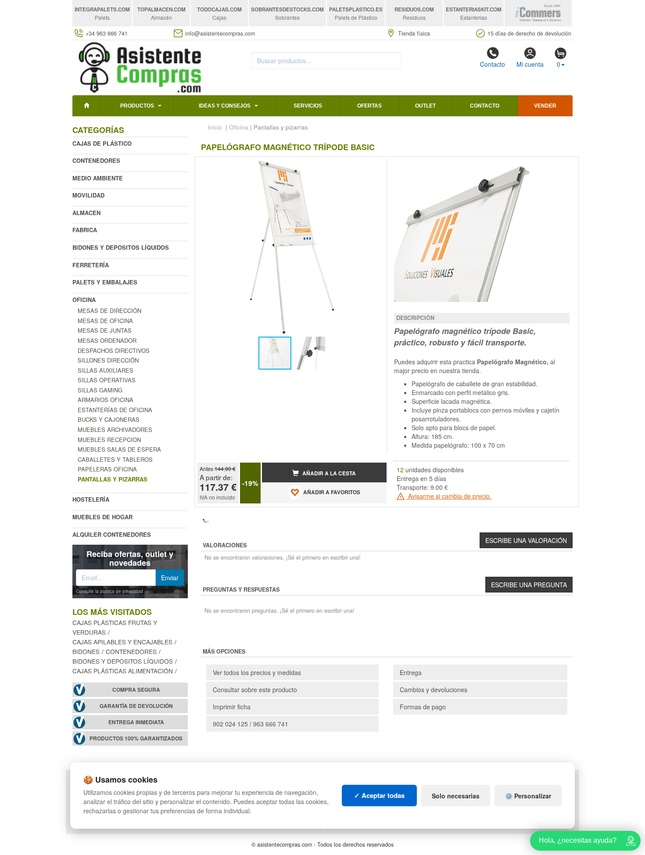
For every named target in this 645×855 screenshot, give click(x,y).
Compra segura (136, 689)
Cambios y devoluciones (433, 689)
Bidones (86, 651)
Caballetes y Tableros (115, 459)
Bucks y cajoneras (109, 419)
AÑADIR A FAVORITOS (331, 492)
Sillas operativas (107, 380)
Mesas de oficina (105, 320)
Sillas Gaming (100, 390)
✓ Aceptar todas (379, 795)
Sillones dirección (108, 360)
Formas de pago (423, 706)
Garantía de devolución (136, 706)
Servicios (308, 106)
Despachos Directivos (114, 350)
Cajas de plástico (102, 143)
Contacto (492, 64)
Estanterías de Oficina (115, 410)
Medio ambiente (97, 178)
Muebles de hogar (102, 517)
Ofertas (369, 106)
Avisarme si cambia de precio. (448, 496)
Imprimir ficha (232, 706)
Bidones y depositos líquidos (120, 247)
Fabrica (84, 230)
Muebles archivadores (115, 429)
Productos (137, 106)
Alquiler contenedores (111, 534)
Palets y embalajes (104, 282)
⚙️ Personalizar (528, 795)
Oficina (84, 299)
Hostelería (90, 499)
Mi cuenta (530, 64)
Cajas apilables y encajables (122, 641)
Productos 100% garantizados (136, 738)
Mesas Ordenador (107, 340)
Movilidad (88, 195)
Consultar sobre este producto (255, 689)
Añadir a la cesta (328, 473)
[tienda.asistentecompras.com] (140, 66)
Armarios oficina (105, 399)
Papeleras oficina (107, 469)
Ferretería (90, 265)
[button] (372, 167)
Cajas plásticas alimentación (122, 670)
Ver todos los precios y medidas (257, 672)
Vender (545, 106)
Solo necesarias (456, 795)
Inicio (215, 127)
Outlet (425, 106)
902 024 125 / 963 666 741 (250, 723)
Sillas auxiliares (105, 370)
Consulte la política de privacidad (109, 591)
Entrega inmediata (136, 722)
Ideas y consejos (225, 106)
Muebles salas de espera (119, 449)
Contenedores (96, 160)
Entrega (411, 672)
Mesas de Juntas (105, 330)
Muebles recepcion (109, 439)
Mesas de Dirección (109, 310)
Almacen (86, 212)
